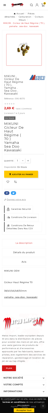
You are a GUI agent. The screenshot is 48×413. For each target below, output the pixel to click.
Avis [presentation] (24, 262)
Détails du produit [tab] (24, 252)
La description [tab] (24, 243)
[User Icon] (37, 4)
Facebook (6, 193)
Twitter (13, 193)
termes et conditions (14, 402)
